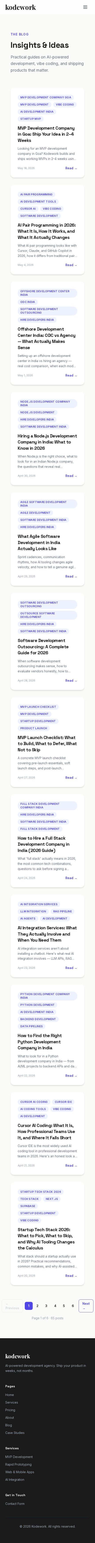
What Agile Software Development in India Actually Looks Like (39, 542)
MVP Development (19, 1457)
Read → (71, 168)
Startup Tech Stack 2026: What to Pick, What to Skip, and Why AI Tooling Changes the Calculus (46, 1239)
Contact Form (15, 1504)
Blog (8, 1425)
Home (9, 1395)
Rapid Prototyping (18, 1464)
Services (11, 1402)
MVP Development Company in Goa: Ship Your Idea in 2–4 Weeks (46, 134)
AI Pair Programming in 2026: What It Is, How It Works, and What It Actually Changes (47, 231)
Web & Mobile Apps (19, 1472)
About (9, 1417)
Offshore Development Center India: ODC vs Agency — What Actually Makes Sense (47, 338)
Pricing (10, 1410)
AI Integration (14, 1479)
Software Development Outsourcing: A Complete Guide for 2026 (43, 647)
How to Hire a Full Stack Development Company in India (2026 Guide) (43, 844)
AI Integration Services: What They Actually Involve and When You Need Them (47, 934)
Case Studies (15, 1433)
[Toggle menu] (85, 7)
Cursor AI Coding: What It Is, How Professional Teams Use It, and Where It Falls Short (46, 1132)
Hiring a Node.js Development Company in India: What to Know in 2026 (47, 442)
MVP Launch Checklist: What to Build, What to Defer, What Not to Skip (47, 744)
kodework (20, 7)
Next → (86, 1306)
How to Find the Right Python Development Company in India (40, 1042)
